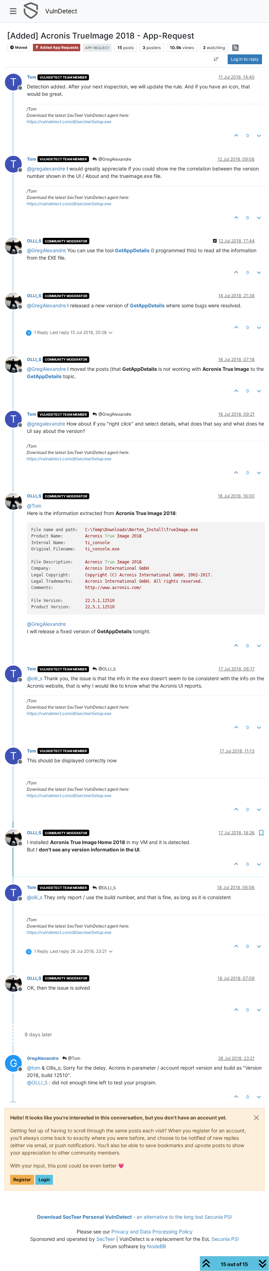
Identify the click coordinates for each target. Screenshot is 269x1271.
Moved (20, 47)
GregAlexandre (42, 1058)
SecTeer (105, 1239)
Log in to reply (245, 59)
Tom (31, 77)
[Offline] (16, 245)
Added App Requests (58, 47)
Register (22, 1179)
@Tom (73, 1058)
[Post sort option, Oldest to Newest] (216, 59)
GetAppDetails (132, 250)
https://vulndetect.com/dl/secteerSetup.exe (69, 121)
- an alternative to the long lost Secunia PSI (134, 1217)
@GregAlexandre (114, 159)
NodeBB (156, 1246)
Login (44, 1179)
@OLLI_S (106, 668)
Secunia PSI (225, 1239)
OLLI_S (34, 240)
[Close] (256, 1117)
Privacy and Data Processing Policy (152, 1232)
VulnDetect (61, 11)
